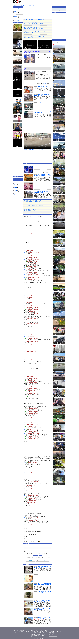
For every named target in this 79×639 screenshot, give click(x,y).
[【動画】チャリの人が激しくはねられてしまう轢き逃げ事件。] (59, 371)
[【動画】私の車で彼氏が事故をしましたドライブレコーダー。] (59, 159)
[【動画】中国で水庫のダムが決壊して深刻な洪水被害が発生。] (59, 274)
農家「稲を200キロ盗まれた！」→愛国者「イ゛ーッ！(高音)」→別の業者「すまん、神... (35, 36)
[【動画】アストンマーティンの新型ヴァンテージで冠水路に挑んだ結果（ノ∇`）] (59, 230)
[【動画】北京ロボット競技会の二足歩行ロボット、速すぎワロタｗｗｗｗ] (59, 309)
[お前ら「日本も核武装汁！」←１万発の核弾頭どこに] (44, 44)
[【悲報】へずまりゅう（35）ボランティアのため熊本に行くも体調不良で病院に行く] (30, 44)
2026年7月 (15, 183)
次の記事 (44, 560)
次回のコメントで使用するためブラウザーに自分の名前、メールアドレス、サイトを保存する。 (37, 553)
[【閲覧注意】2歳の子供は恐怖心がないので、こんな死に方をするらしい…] (17, 44)
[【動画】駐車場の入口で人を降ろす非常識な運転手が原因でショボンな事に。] (59, 433)
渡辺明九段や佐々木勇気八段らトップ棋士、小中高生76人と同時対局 (32, 206)
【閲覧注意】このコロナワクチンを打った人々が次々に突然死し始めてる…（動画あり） (35, 31)
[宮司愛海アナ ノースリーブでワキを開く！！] (17, 126)
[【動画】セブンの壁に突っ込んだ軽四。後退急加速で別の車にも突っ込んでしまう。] (59, 353)
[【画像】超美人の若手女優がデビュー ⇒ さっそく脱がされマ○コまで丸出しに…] (17, 35)
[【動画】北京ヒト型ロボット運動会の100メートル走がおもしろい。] (59, 133)
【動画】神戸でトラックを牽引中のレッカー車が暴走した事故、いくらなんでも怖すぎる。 (59, 246)
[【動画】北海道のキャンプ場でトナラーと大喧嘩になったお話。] (59, 318)
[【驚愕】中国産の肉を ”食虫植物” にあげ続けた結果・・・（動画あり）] (17, 27)
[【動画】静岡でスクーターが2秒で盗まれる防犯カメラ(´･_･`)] (59, 212)
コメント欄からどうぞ (53, 634)
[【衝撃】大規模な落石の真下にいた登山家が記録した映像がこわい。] (59, 380)
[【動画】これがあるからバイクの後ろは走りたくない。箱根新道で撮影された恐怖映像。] (59, 415)
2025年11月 (16, 194)
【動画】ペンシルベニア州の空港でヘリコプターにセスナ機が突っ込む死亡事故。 (59, 290)
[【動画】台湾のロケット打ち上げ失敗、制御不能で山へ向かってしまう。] (59, 80)
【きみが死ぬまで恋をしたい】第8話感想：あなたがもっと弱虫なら (32, 200)
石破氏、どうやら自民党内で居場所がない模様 (29, 210)
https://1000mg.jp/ (20, 632)
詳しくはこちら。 (33, 636)
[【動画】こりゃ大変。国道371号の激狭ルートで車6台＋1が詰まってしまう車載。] (59, 265)
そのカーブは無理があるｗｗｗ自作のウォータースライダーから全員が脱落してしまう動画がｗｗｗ (42, 584)
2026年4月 (15, 187)
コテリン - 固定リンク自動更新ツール (13, 24)
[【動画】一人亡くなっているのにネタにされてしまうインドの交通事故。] (59, 106)
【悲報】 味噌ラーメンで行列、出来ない (29, 32)
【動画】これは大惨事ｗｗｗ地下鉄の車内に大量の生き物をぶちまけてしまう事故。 (59, 335)
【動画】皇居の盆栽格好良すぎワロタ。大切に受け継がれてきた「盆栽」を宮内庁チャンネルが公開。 (42, 175)
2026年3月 (15, 188)
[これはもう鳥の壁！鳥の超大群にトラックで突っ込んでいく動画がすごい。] (17, 60)
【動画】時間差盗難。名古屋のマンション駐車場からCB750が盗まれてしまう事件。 (59, 132)
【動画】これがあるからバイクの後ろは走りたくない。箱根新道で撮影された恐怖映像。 (59, 423)
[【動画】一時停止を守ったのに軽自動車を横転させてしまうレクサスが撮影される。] (59, 53)
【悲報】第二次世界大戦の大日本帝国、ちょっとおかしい (31, 27)
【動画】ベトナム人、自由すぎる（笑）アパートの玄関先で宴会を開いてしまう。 (59, 176)
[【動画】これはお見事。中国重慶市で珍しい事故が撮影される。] (59, 459)
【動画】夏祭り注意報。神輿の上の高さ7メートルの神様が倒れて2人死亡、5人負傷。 (34, 213)
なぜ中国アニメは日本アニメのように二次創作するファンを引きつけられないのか (34, 28)
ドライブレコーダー (16, 8)
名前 (24, 550)
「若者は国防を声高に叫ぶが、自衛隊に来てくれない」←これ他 (32, 37)
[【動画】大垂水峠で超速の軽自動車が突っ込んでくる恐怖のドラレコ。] (59, 477)
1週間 (57, 42)
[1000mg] (17, 0)
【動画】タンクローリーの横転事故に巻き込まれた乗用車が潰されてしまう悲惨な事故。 (59, 370)
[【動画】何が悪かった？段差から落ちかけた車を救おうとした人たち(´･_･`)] (59, 336)
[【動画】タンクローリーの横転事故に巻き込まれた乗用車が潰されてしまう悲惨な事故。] (59, 362)
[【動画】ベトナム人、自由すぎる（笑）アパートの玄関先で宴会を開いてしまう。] (59, 168)
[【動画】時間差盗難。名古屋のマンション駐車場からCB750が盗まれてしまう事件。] (59, 124)
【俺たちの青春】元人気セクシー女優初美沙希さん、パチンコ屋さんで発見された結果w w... (35, 22)
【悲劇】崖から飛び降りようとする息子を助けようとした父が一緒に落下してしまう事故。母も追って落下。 (59, 211)
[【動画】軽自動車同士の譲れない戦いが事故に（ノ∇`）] (59, 406)
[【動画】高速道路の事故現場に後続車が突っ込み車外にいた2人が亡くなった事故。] (59, 186)
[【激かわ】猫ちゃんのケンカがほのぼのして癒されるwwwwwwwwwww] (17, 143)
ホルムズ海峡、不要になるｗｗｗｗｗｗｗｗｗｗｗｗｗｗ (31, 24)
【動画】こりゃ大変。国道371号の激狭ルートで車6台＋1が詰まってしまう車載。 (59, 273)
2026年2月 (15, 190)
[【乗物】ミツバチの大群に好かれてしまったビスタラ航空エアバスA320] (17, 52)
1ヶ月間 (61, 42)
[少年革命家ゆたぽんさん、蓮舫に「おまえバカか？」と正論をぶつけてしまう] (17, 85)
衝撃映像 (15, 12)
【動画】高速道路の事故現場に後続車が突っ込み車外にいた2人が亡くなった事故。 (59, 193)
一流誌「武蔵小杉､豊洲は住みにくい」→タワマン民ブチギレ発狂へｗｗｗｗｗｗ (34, 201)
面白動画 (15, 11)
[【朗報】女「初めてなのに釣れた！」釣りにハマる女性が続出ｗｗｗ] (17, 102)
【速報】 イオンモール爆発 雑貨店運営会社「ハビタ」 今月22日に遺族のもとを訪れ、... (35, 19)
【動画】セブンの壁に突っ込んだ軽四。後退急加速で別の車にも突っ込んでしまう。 (59, 361)
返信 (25, 248)
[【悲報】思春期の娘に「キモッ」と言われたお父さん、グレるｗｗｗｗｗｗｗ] (17, 77)
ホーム (37, 561)
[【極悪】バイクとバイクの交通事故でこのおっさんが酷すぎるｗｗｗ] (17, 69)
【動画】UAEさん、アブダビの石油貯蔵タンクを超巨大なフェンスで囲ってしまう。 (59, 123)
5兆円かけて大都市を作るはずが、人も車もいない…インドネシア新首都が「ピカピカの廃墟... (35, 204)
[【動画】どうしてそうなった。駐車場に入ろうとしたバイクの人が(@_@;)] (59, 177)
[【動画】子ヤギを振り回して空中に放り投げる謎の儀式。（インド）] (59, 424)
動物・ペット (15, 16)
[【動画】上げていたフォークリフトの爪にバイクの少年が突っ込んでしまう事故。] (59, 71)
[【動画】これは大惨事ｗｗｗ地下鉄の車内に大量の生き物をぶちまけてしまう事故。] (59, 327)
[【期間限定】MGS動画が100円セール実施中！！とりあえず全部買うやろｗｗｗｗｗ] (17, 135)
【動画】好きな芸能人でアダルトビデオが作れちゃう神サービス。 (33, 149)
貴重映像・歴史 (16, 17)
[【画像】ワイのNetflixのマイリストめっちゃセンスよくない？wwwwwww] (17, 110)
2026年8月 (15, 181)
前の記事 (30, 560)
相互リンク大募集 (52, 632)
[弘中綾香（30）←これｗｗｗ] (17, 118)
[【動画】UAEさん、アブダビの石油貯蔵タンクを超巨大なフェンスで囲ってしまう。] (59, 115)
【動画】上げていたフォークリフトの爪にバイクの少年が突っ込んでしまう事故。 (59, 79)
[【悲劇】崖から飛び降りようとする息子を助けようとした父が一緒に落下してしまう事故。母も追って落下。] (59, 203)
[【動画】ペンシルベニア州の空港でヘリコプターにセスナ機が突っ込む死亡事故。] (59, 283)
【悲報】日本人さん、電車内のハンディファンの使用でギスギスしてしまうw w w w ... (34, 23)
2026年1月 (15, 191)
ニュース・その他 (16, 20)
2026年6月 (15, 184)
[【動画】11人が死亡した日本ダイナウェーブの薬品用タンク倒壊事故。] (59, 221)
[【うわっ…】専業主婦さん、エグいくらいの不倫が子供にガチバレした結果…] (17, 93)
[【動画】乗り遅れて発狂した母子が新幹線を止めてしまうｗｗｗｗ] (59, 468)
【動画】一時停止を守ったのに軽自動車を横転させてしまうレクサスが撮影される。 (59, 61)
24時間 (54, 42)
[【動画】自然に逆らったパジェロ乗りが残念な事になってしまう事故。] (59, 256)
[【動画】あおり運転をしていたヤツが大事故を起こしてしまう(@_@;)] (59, 62)
